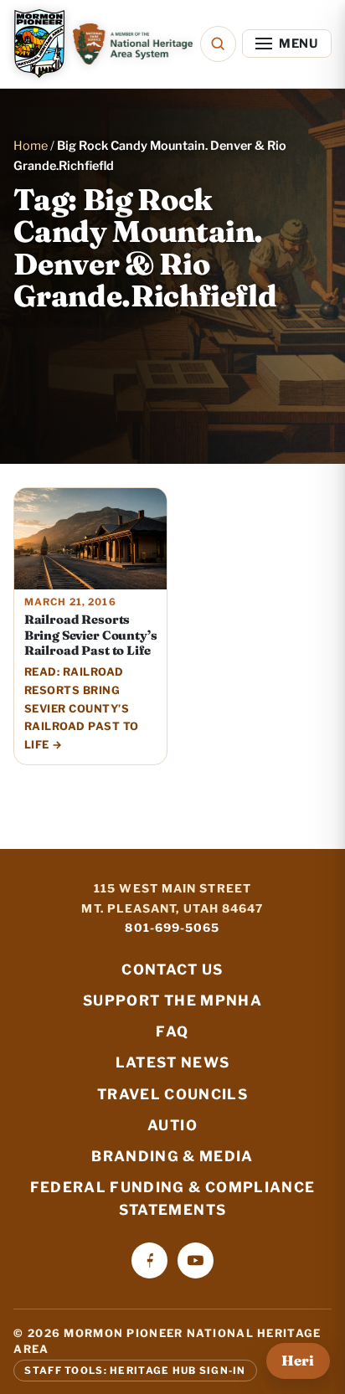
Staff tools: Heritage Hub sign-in (134, 1370)
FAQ (172, 1031)
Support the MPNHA (172, 1000)
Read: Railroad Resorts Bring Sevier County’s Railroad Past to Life (81, 708)
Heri (297, 1360)
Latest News (173, 1062)
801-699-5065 (172, 927)
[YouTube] (196, 1260)
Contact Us (172, 969)
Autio (172, 1125)
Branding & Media (172, 1156)
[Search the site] (218, 44)
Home (30, 145)
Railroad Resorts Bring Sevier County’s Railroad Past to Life (90, 635)
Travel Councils (172, 1094)
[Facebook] (149, 1260)
